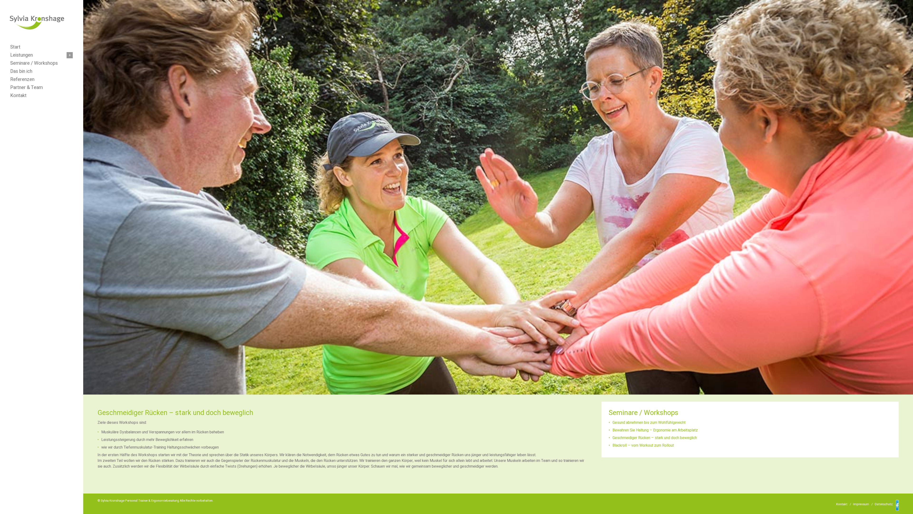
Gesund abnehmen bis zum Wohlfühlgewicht (648, 422)
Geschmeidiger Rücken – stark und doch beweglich (654, 438)
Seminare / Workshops (34, 63)
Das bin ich (21, 71)
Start (15, 47)
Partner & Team (26, 87)
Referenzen (22, 79)
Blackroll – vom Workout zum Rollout (643, 445)
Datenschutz (884, 504)
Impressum (861, 504)
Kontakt (18, 96)
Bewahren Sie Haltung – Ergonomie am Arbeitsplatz (655, 430)
